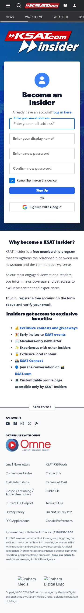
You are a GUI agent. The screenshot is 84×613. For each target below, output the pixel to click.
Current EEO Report (19, 503)
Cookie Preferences (59, 521)
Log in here (62, 112)
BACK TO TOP (42, 407)
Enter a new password (31, 153)
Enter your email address (31, 118)
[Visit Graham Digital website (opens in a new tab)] (55, 581)
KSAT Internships (17, 482)
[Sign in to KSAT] (74, 5)
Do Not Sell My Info (59, 512)
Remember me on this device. (37, 180)
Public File (53, 491)
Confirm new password (32, 168)
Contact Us (53, 473)
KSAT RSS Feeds (56, 464)
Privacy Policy (15, 512)
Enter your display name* (34, 138)
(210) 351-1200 (63, 532)
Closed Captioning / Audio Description (20, 493)
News (10, 17)
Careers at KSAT (56, 482)
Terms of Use (54, 503)
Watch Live (34, 17)
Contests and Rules (19, 473)
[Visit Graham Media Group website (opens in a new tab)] (29, 581)
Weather (61, 17)
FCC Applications (17, 521)
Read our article (62, 555)
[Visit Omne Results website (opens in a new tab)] (42, 445)
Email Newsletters (18, 464)
